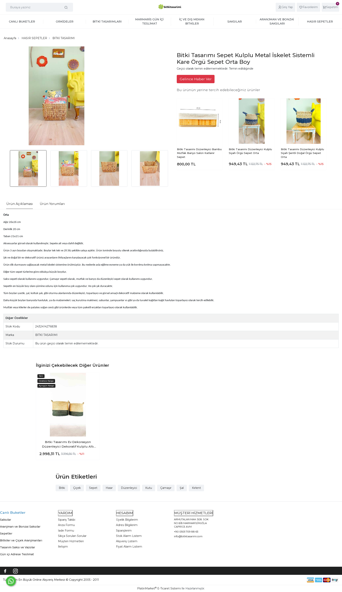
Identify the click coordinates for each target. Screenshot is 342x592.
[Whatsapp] (11, 581)
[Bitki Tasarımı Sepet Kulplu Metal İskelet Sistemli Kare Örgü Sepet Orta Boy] (56, 96)
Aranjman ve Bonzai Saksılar (20, 526)
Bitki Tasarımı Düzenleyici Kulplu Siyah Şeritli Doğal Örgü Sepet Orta (302, 153)
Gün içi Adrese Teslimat (17, 554)
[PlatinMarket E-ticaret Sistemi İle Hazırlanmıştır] (293, 580)
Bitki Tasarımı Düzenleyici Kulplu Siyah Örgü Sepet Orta (250, 151)
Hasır (109, 488)
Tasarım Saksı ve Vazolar (17, 547)
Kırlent (196, 488)
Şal (182, 488)
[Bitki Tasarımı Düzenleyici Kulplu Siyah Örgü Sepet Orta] (251, 121)
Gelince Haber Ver (196, 79)
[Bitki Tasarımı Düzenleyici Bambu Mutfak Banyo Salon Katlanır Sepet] (199, 121)
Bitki (62, 488)
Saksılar (5, 519)
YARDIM (65, 513)
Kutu (148, 488)
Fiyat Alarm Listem (129, 546)
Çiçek (77, 488)
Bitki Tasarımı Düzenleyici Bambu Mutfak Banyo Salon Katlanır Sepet (199, 153)
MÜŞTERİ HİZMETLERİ (193, 513)
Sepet (93, 488)
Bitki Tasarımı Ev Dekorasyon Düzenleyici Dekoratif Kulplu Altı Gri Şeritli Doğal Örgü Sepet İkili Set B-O (68, 444)
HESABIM (124, 513)
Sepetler (6, 533)
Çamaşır (165, 488)
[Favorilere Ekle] (216, 104)
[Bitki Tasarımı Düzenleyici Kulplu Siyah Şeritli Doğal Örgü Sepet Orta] (303, 121)
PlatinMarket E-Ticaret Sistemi (159, 588)
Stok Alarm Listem (129, 536)
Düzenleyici (129, 488)
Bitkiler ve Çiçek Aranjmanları (21, 540)
